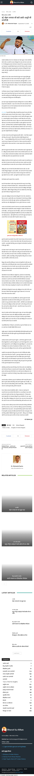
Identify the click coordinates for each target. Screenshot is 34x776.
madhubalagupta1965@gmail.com (18, 739)
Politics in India (6, 427)
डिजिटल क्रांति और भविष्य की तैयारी (20, 646)
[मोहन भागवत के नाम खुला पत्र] (17, 495)
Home (3, 12)
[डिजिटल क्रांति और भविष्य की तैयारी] (6, 645)
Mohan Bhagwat (20, 425)
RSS (13, 425)
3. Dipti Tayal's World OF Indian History (14, 759)
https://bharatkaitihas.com (17, 468)
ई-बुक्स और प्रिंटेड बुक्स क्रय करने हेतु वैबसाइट (15, 747)
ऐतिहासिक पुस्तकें (15, 633)
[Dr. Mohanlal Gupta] (3, 23)
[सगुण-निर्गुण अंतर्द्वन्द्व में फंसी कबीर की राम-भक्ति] (17, 529)
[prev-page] (3, 584)
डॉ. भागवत (4, 112)
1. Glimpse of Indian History (10, 754)
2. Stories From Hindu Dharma (11, 757)
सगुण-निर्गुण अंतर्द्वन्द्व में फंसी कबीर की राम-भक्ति (17, 544)
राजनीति (14, 12)
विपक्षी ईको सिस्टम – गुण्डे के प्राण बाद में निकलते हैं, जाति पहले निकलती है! (9, 448)
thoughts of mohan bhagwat (18, 427)
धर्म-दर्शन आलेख (16, 541)
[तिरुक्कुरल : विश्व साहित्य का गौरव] (6, 634)
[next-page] (6, 584)
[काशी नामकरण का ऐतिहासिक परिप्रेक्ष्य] (17, 564)
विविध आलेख (8, 12)
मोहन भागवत (9, 425)
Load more (16, 653)
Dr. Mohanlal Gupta (11, 23)
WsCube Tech (19, 772)
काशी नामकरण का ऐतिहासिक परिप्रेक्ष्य (17, 578)
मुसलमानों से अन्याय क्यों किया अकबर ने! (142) (26, 447)
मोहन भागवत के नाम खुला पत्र (17, 510)
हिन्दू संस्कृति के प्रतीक (16, 576)
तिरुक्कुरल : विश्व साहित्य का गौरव (19, 635)
